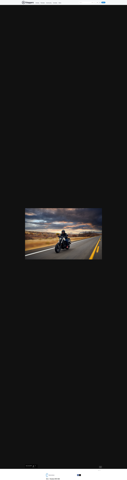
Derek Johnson (51, 475)
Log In (100, 2)
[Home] (28, 2)
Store (60, 3)
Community (49, 3)
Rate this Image (29, 465)
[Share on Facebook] (78, 475)
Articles (37, 3)
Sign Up (103, 2)
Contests (55, 3)
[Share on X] (80, 475)
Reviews (43, 3)
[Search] (95, 2)
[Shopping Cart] (97, 2)
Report (100, 470)
